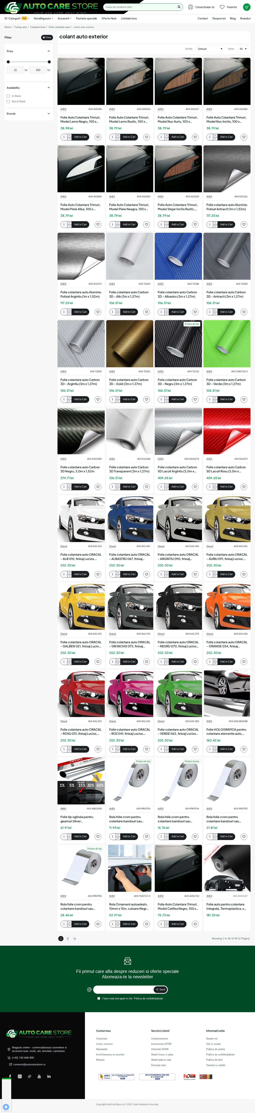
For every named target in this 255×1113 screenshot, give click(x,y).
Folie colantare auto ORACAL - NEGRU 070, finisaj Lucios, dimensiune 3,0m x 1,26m (178, 644)
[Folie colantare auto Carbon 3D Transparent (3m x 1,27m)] (129, 431)
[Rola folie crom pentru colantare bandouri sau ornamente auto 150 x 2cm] (129, 781)
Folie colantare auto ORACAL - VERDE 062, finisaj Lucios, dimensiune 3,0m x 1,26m (178, 731)
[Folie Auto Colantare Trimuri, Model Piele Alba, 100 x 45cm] (81, 168)
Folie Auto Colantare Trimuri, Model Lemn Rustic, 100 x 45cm (129, 119)
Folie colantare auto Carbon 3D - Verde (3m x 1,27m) (226, 382)
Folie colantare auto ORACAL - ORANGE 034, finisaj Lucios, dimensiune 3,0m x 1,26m (227, 644)
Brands (11, 113)
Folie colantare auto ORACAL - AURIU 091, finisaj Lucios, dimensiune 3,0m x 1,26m (227, 556)
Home (7, 27)
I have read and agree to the (132, 998)
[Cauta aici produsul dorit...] (179, 7)
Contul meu (103, 1030)
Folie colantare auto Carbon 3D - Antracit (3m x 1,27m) (226, 294)
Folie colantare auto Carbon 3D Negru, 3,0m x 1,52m (80, 469)
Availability (13, 87)
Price (10, 51)
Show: (231, 49)
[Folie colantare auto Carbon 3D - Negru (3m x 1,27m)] (178, 343)
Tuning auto (20, 27)
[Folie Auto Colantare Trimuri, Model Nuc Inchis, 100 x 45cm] (227, 81)
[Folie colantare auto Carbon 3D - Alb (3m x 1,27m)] (129, 256)
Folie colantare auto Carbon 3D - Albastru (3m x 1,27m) (177, 294)
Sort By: (189, 49)
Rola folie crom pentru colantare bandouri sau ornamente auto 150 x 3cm (176, 819)
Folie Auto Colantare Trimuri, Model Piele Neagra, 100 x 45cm (129, 207)
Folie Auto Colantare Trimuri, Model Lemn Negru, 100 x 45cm (80, 119)
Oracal (63, 546)
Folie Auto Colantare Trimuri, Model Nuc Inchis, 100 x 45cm (226, 119)
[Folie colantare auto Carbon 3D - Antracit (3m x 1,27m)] (227, 256)
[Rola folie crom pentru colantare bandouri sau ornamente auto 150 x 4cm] (227, 781)
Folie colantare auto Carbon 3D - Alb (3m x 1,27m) (128, 294)
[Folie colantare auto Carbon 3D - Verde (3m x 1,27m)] (227, 343)
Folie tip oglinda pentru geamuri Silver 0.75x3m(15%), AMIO (76, 819)
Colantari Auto (37, 27)
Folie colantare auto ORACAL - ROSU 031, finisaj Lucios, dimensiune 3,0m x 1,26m (81, 731)
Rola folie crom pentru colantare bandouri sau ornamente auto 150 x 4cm (225, 819)
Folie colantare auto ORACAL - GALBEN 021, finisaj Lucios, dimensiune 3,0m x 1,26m (81, 644)
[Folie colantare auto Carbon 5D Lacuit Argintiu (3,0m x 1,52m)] (178, 431)
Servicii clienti (160, 1030)
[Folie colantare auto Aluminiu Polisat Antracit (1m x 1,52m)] (227, 168)
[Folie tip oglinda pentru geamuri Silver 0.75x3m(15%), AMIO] (81, 781)
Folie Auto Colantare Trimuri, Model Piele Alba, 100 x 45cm (80, 207)
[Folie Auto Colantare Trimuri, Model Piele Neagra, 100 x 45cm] (129, 168)
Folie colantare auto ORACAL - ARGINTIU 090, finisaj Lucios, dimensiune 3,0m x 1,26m (178, 556)
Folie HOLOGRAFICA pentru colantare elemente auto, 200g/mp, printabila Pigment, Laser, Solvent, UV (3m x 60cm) (226, 731)
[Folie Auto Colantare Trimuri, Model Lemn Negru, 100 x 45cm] (81, 81)
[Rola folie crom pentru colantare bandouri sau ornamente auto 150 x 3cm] (178, 781)
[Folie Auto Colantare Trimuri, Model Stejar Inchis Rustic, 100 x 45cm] (178, 168)
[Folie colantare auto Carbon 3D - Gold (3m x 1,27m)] (129, 343)
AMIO (63, 808)
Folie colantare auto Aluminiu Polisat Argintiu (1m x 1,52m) (80, 294)
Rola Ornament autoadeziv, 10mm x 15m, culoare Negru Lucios (128, 906)
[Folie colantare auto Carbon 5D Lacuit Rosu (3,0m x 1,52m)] (227, 431)
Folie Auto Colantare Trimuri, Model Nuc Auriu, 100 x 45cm (178, 119)
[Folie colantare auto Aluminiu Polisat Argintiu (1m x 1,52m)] (81, 256)
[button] (80, 137)
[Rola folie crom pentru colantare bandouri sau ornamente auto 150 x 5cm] (81, 868)
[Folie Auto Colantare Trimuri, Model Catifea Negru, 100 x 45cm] (178, 868)
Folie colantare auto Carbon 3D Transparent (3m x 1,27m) (129, 469)
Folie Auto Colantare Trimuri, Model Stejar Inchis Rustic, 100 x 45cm (178, 207)
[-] (69, 138)
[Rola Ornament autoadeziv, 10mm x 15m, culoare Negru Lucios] (129, 868)
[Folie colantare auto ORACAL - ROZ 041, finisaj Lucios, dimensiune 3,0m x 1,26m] (129, 693)
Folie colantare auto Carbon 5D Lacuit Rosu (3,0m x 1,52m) (226, 469)
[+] (69, 135)
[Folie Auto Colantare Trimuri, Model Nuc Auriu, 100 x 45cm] (178, 81)
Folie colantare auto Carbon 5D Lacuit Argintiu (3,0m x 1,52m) (177, 469)
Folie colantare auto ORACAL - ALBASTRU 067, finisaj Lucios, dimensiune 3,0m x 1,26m (129, 556)
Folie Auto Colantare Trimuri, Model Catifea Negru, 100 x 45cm (178, 906)
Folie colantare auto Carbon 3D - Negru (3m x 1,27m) (177, 382)
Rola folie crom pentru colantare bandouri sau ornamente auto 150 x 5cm (79, 906)
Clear (48, 37)
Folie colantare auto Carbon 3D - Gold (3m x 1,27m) (128, 382)
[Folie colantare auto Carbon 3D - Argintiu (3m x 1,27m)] (81, 343)
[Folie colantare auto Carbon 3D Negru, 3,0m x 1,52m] (81, 431)
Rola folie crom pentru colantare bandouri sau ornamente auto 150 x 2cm (128, 819)
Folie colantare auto (59, 27)
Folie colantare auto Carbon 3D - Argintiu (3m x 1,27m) (80, 382)
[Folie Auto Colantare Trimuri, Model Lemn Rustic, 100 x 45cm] (129, 81)
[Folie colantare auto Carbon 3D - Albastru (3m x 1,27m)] (178, 256)
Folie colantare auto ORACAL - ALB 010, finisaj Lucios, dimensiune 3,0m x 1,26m (81, 556)
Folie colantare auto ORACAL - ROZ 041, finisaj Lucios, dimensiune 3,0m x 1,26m (129, 731)
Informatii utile (215, 1030)
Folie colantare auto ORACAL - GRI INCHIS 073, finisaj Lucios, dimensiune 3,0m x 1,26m (129, 644)
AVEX (63, 109)
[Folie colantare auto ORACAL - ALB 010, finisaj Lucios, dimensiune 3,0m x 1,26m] (81, 518)
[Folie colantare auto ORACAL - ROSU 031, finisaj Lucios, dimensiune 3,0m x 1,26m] (81, 693)
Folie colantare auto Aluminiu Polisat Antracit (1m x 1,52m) (226, 207)
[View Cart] (247, 7)
